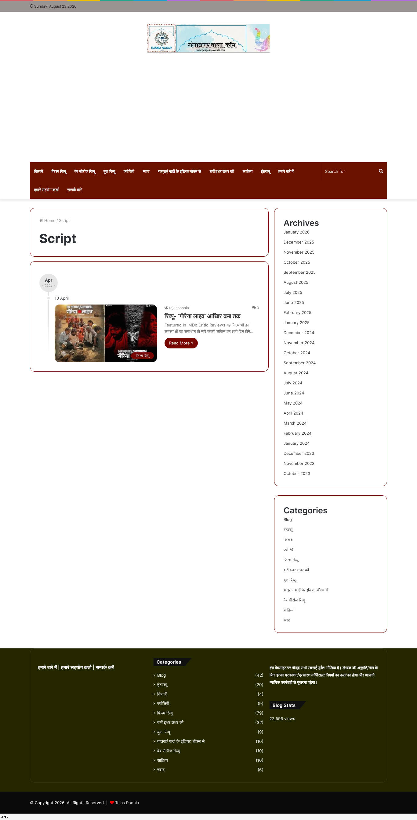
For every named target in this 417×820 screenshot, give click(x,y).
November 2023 (299, 463)
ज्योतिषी (129, 171)
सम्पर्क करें (74, 189)
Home (49, 220)
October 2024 (297, 352)
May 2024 (293, 403)
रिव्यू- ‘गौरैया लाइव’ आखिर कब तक (203, 316)
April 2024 (293, 413)
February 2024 (297, 433)
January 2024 (297, 443)
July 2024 (293, 382)
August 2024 (296, 372)
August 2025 (296, 282)
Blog (288, 519)
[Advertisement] (208, 107)
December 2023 (299, 453)
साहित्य (247, 171)
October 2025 (297, 262)
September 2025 (300, 272)
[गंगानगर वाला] (208, 38)
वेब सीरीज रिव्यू (84, 171)
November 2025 (299, 252)
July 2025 (293, 292)
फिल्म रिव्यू (59, 171)
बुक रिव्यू (109, 171)
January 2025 (297, 322)
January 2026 (297, 232)
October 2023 (297, 473)
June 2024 (294, 392)
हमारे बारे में (286, 171)
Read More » (181, 342)
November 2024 (299, 342)
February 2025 (297, 312)
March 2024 (295, 423)
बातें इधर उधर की (222, 171)
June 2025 (294, 302)
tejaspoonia (179, 307)
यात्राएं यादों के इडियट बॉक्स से (179, 171)
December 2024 (299, 332)
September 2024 (300, 362)
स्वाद (146, 171)
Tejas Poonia (127, 802)
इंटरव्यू (265, 171)
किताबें (38, 171)
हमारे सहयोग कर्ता (46, 189)
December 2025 (299, 242)
